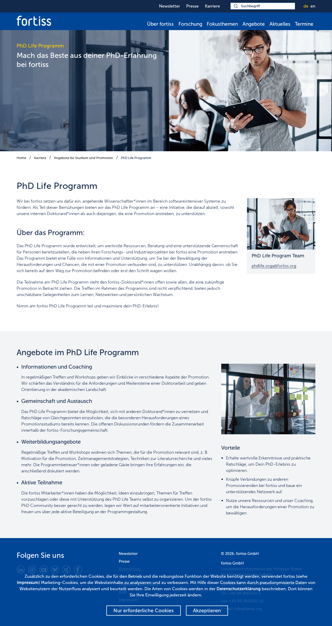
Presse (192, 6)
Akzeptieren (207, 611)
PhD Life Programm (136, 158)
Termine (304, 24)
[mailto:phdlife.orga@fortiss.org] (281, 224)
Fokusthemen (222, 24)
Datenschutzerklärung (239, 588)
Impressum (28, 582)
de (305, 6)
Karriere (212, 6)
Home (21, 158)
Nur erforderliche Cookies (143, 611)
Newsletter (169, 6)
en (312, 6)
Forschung (190, 24)
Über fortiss (160, 24)
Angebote (254, 24)
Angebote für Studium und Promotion (83, 158)
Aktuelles (279, 24)
